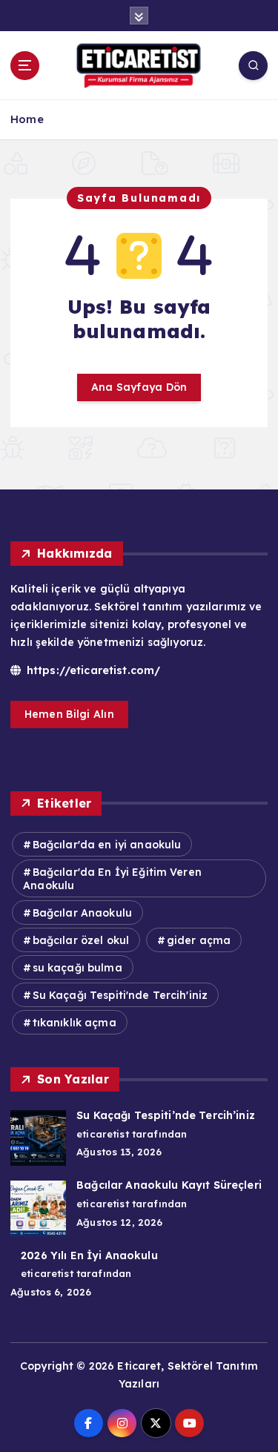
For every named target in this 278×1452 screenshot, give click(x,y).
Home (27, 119)
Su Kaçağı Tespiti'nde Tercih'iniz (120, 995)
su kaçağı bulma (77, 967)
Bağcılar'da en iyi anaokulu (107, 844)
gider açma (199, 940)
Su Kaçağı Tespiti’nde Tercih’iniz (165, 1115)
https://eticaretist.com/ (92, 670)
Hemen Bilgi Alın (69, 714)
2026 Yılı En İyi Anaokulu (89, 1255)
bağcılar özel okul (81, 940)
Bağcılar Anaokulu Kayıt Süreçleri (169, 1185)
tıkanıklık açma (74, 1022)
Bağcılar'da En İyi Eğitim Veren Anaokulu (112, 878)
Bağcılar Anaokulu (82, 913)
